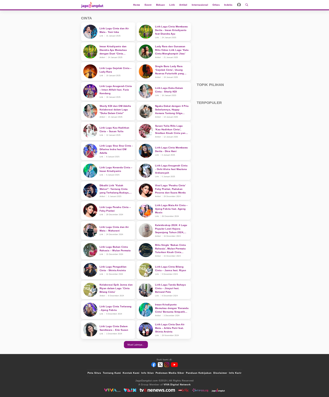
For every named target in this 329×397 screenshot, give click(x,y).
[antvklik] (183, 390)
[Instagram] (166, 364)
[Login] (239, 4)
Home (136, 4)
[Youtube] (174, 364)
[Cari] (245, 4)
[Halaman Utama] (93, 4)
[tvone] (157, 390)
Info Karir (235, 372)
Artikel (183, 4)
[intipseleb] (200, 390)
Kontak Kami (131, 372)
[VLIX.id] (130, 390)
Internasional (200, 4)
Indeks (228, 4)
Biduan (160, 4)
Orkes (216, 4)
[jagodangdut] (218, 390)
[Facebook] (153, 364)
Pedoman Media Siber (170, 372)
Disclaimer (220, 372)
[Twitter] (160, 364)
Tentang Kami (112, 372)
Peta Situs (94, 372)
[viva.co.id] (112, 390)
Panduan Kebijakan (199, 372)
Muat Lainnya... (135, 344)
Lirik (172, 4)
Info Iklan (147, 372)
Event (148, 4)
